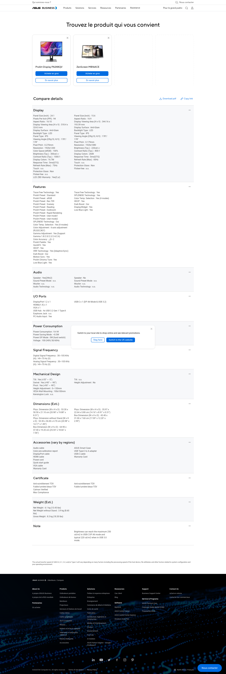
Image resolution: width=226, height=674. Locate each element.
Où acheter (36, 607)
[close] (151, 329)
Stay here (97, 340)
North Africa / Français (185, 670)
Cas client (118, 593)
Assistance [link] (135, 8)
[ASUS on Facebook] (117, 660)
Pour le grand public (172, 8)
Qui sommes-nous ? (41, 2)
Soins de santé (92, 609)
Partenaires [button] (120, 8)
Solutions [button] (79, 8)
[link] (51, 80)
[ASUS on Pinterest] (133, 660)
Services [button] (92, 8)
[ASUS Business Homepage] (44, 8)
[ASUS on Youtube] (101, 660)
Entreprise (91, 597)
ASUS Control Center (122, 611)
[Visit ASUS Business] (39, 580)
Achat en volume (176, 593)
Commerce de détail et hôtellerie (99, 605)
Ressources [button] (105, 8)
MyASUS (118, 607)
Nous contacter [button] (186, 2)
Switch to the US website (121, 340)
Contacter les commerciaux (180, 597)
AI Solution (91, 639)
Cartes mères (65, 613)
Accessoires (64, 643)
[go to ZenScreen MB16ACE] (92, 52)
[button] (186, 8)
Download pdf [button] (169, 98)
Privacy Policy (92, 670)
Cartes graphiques (66, 617)
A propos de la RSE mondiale (42, 597)
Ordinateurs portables (68, 593)
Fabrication (91, 613)
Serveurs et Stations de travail (71, 609)
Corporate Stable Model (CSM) (153, 607)
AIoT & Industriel (66, 621)
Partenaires (37, 603)
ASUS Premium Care (149, 603)
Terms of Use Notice (76, 670)
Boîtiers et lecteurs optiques (70, 629)
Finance (90, 627)
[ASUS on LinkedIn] (93, 660)
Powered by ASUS (148, 611)
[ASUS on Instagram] (125, 660)
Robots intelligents (66, 639)
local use (90, 635)
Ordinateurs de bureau (68, 597)
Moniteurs (63, 601)
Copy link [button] (188, 98)
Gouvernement (92, 631)
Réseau (62, 625)
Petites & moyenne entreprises (98, 593)
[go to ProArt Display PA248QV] (51, 52)
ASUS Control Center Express (125, 615)
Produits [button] (67, 8)
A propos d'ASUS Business (42, 593)
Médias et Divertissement (96, 623)
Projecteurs (64, 605)
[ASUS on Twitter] (109, 660)
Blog (116, 597)
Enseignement (92, 601)
